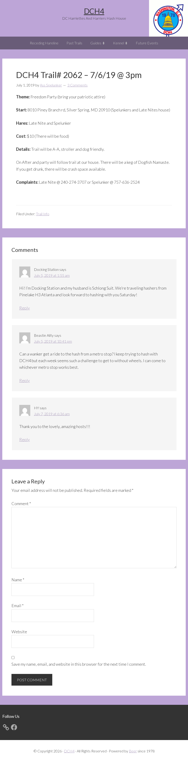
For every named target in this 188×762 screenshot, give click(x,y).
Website (19, 631)
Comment (21, 503)
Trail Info (42, 214)
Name (17, 579)
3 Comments (77, 85)
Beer (133, 751)
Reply (24, 307)
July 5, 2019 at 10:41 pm (53, 341)
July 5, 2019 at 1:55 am (52, 275)
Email (17, 605)
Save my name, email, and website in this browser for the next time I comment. (78, 664)
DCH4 (94, 11)
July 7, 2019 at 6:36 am (52, 414)
